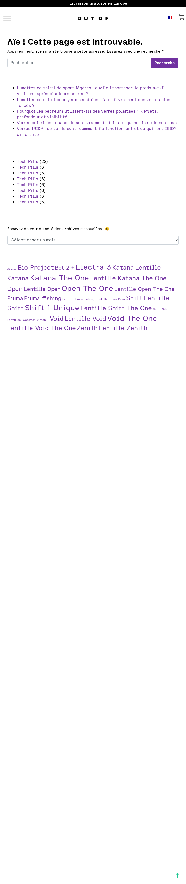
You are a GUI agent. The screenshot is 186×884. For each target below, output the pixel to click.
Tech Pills (27, 161)
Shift (134, 298)
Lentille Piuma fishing (78, 299)
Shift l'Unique (52, 307)
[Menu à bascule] (7, 18)
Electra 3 (93, 267)
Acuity (11, 268)
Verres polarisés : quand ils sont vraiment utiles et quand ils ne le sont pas (97, 123)
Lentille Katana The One (128, 278)
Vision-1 (43, 320)
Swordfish (160, 309)
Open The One (87, 288)
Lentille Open (42, 289)
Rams (121, 299)
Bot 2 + (64, 268)
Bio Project (36, 268)
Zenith (87, 328)
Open (15, 289)
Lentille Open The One (144, 289)
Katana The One (59, 277)
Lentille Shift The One (116, 308)
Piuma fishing (42, 298)
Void (56, 319)
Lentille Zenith (123, 328)
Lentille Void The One (41, 328)
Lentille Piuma (106, 299)
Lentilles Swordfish (21, 320)
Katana (123, 268)
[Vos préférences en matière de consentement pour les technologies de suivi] (177, 875)
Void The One (132, 318)
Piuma (15, 298)
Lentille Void (85, 319)
